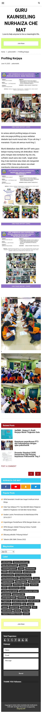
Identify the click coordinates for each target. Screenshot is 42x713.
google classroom (15, 572)
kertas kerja (18, 585)
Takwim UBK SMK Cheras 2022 (15, 539)
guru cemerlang (29, 572)
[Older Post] (38, 474)
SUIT (34, 607)
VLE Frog (26, 610)
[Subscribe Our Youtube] (15, 486)
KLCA (26, 585)
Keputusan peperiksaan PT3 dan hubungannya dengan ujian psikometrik (26, 443)
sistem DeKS (14, 607)
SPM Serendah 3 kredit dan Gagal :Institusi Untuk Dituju (21, 500)
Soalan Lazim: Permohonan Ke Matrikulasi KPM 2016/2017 (21, 516)
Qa (24, 604)
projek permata (34, 601)
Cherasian (23, 565)
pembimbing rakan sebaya (29, 591)
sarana (4, 607)
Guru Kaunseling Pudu (23, 575)
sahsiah (30, 604)
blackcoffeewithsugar (21, 562)
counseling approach (9, 568)
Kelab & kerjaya (34, 581)
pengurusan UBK (18, 594)
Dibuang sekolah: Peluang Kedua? (16, 535)
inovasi (36, 578)
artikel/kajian (6, 562)
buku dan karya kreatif (9, 565)
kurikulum (34, 585)
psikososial (17, 604)
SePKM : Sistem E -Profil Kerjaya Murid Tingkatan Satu (27, 431)
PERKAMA (21, 597)
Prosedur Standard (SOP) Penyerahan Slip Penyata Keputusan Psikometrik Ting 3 (27, 454)
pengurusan (6, 594)
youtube (26, 614)
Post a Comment (8, 466)
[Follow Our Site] (25, 486)
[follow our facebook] (5, 486)
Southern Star (25, 607)
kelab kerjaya (6, 585)
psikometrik (15, 63)
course (21, 568)
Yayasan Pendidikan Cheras (11, 614)
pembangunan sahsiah (9, 591)
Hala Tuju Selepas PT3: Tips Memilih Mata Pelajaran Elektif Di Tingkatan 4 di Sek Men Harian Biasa (22, 508)
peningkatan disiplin (9, 597)
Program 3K (6, 601)
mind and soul (14, 588)
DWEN (4, 572)
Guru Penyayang (25, 578)
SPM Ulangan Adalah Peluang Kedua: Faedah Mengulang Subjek (20, 528)
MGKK (4, 588)
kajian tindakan (21, 581)
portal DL (31, 597)
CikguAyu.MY (21, 708)
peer (22, 588)
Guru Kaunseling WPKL (10, 578)
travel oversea (7, 610)
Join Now (21, 43)
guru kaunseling (7, 575)
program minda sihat (19, 601)
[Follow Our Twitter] (35, 486)
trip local (17, 610)
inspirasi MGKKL (7, 581)
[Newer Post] (31, 474)
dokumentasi (30, 568)
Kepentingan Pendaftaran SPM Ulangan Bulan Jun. (22, 522)
